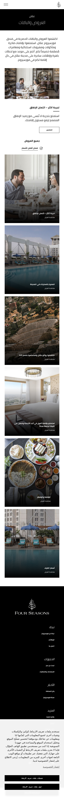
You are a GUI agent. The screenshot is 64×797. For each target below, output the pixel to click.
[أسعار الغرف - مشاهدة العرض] (32, 543)
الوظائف (51, 639)
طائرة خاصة (50, 716)
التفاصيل (49, 129)
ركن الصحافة (50, 691)
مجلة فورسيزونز (48, 697)
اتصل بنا (51, 646)
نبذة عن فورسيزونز (47, 633)
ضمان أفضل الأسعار (30, 148)
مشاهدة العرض (50, 217)
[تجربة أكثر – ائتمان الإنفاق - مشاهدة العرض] (32, 188)
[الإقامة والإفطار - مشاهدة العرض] (32, 472)
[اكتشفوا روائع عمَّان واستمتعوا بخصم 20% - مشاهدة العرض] (32, 330)
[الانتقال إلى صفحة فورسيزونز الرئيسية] (59, 4)
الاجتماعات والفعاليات (47, 671)
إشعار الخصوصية (51, 767)
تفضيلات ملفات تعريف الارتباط (32, 778)
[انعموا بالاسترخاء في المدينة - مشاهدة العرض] (32, 259)
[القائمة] (6, 4)
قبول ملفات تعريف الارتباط (32, 787)
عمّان (32, 16)
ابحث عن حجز (50, 665)
